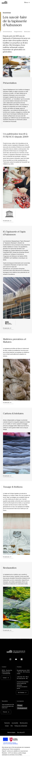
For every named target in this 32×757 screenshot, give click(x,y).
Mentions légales (11, 732)
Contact (7, 725)
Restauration (27, 31)
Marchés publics (24, 723)
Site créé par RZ (21, 732)
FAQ (12, 725)
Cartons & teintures (7, 31)
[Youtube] (16, 659)
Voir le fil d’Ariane (7, 12)
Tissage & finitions (18, 31)
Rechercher (7, 723)
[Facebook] (22, 659)
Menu (26, 2)
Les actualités (15, 723)
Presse (20, 705)
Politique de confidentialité (21, 725)
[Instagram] (10, 659)
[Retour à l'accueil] (4, 2)
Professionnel (22, 708)
